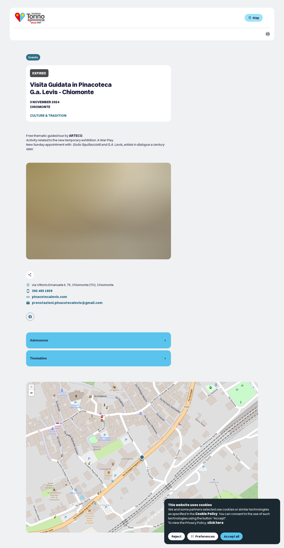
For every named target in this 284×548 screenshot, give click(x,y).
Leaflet (223, 529)
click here (215, 523)
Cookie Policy (206, 514)
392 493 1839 (42, 291)
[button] (142, 457)
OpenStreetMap (237, 529)
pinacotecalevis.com (49, 297)
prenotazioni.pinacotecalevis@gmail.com (67, 303)
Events (33, 57)
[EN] (267, 34)
